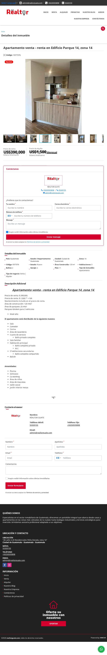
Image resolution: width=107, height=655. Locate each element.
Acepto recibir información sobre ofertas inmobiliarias (29, 478)
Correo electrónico (62, 204)
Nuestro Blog (89, 12)
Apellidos (59, 441)
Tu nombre (11, 204)
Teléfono (59, 453)
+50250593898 (53, 3)
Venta (54, 12)
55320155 (68, 3)
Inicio (45, 12)
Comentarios (11, 464)
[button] (101, 61)
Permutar (75, 12)
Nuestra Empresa (81, 18)
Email (8, 453)
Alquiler (64, 12)
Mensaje (10, 220)
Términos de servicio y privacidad (38, 242)
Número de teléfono (14, 212)
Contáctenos (98, 18)
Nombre (9, 441)
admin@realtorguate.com (32, 3)
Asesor (101, 12)
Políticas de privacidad (14, 596)
